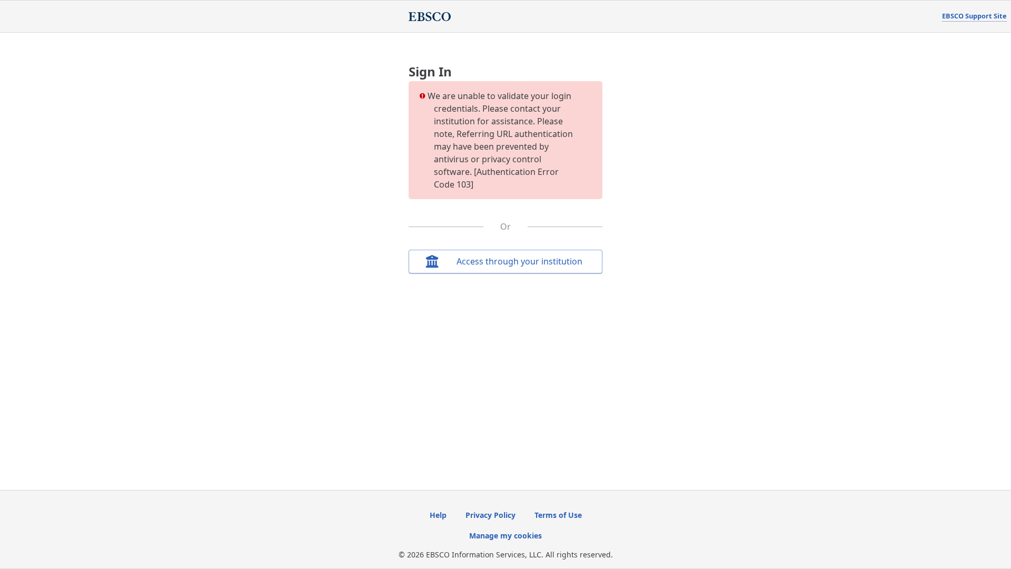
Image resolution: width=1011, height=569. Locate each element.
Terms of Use (558, 515)
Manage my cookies (505, 536)
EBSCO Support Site (974, 16)
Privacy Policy (490, 515)
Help (438, 515)
